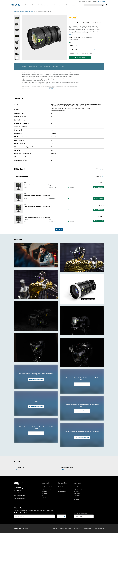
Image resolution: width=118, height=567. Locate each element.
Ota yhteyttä (88, 1)
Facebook (44, 493)
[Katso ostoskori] (106, 5)
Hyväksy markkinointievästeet (36, 379)
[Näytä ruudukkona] (100, 169)
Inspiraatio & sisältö (79, 489)
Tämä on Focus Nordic (63, 487)
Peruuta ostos (77, 528)
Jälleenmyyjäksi (62, 489)
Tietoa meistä (82, 1)
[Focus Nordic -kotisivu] (15, 5)
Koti (11, 11)
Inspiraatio (61, 5)
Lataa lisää (59, 229)
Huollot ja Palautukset (65, 528)
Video (15, 11)
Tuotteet (27, 5)
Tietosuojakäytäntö (99, 528)
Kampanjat (44, 5)
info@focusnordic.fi (47, 487)
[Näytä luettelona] (103, 169)
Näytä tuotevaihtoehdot (99, 49)
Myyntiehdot (54, 528)
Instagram (44, 491)
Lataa (17, 469)
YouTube (44, 495)
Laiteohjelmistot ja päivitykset (78, 498)
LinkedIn (44, 498)
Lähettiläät (53, 5)
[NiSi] (72, 17)
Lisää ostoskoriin (80, 57)
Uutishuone (94, 1)
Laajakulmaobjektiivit (29, 11)
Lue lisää (71, 34)
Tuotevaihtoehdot (73, 49)
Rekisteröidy (61, 516)
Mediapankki (77, 495)
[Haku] (102, 5)
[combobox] (94, 5)
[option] (17, 18)
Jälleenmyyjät (102, 1)
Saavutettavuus (61, 491)
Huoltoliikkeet (87, 528)
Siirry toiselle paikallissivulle (81, 513)
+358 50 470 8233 (46, 489)
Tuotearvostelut (70, 5)
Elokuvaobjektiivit (20, 11)
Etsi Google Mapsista (19, 498)
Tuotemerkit (35, 5)
